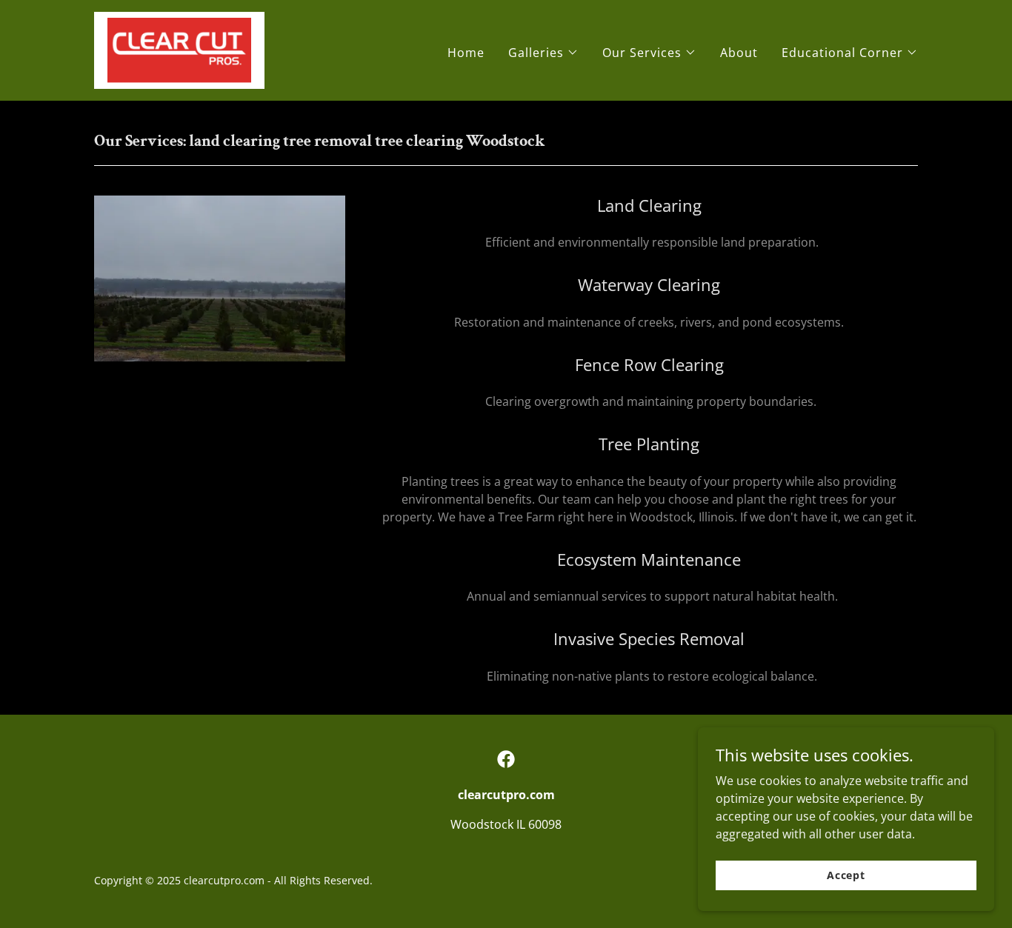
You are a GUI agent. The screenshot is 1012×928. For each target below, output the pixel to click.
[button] (543, 52)
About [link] (739, 52)
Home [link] (466, 52)
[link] (179, 49)
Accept (846, 875)
